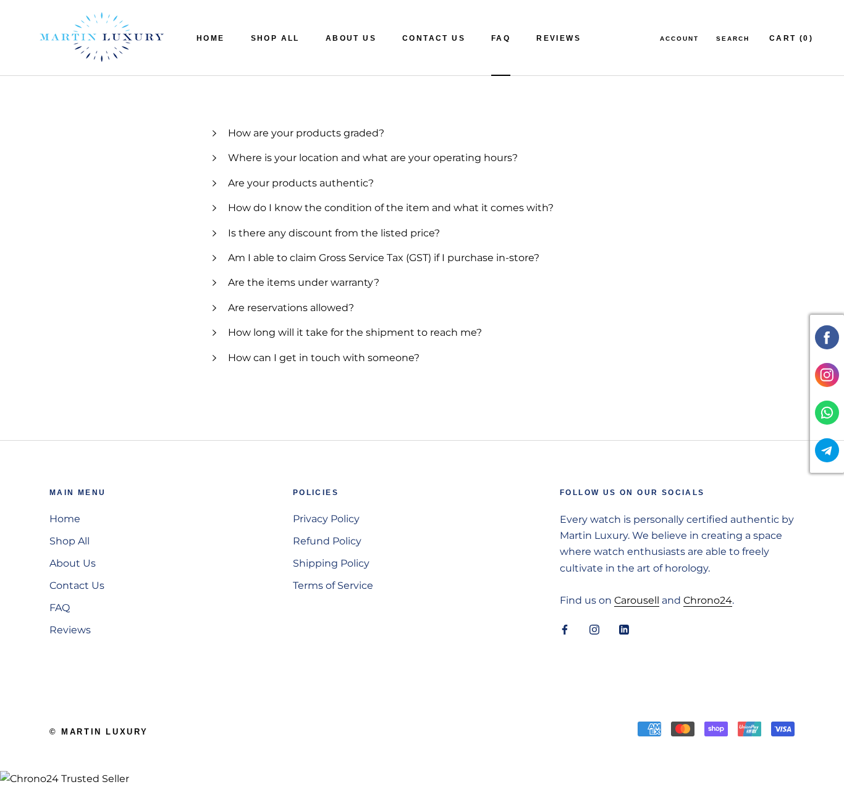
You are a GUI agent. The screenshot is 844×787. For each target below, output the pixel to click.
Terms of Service (333, 585)
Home (210, 38)
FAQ (500, 38)
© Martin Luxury (98, 731)
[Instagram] (594, 629)
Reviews (558, 38)
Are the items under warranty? (303, 282)
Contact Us (433, 38)
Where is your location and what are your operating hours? (373, 158)
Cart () (791, 38)
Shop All (275, 38)
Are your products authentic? (302, 183)
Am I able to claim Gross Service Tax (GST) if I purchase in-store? (383, 258)
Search (732, 38)
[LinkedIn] (624, 629)
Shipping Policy (331, 563)
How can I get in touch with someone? (324, 358)
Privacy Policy (326, 519)
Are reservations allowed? (291, 308)
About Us (351, 38)
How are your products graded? (306, 133)
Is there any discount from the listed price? (335, 233)
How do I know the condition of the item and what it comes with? (392, 208)
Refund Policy (327, 541)
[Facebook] (565, 629)
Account (679, 38)
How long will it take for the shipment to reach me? (356, 332)
